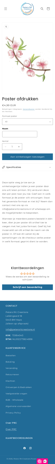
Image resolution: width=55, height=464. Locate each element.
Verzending (12, 368)
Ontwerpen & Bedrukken (19, 387)
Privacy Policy (13, 412)
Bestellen (11, 355)
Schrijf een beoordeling (27, 287)
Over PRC (11, 429)
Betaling (10, 362)
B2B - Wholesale (14, 400)
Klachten (10, 381)
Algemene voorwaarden (18, 406)
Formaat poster (9, 116)
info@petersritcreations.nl (20, 329)
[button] (6, 9)
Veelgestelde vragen (16, 393)
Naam (5, 128)
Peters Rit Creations (22, 459)
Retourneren (12, 374)
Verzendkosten (29, 109)
